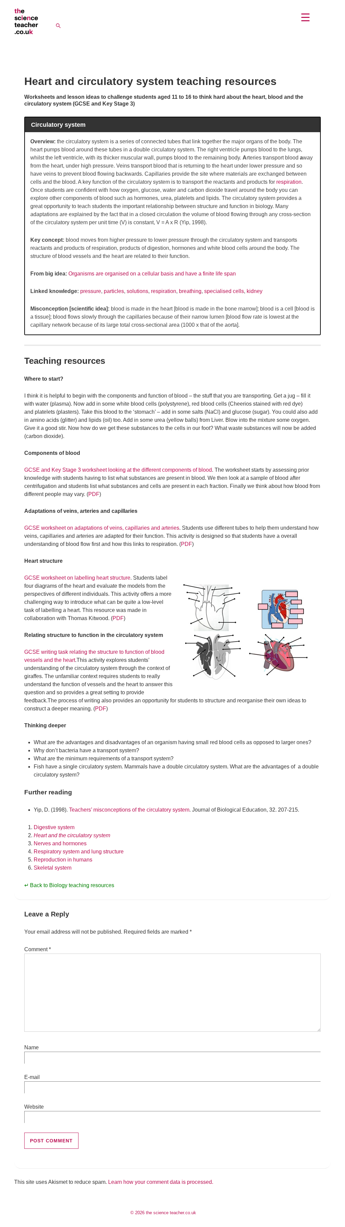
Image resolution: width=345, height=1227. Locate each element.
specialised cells (224, 291)
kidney (254, 291)
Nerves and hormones (60, 843)
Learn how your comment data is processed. (160, 1182)
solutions (137, 291)
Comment (37, 949)
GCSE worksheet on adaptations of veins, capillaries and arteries (101, 528)
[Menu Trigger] (305, 17)
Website (34, 1107)
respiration (289, 182)
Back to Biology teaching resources (72, 885)
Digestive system (54, 827)
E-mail (32, 1077)
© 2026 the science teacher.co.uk (163, 1212)
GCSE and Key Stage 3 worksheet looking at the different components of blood (118, 470)
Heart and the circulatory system (72, 835)
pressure (90, 291)
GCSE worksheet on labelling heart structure (77, 578)
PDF (93, 494)
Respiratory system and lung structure (79, 851)
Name (31, 1047)
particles (114, 291)
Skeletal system (52, 868)
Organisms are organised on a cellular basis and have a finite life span (152, 273)
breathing (190, 291)
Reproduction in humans (63, 860)
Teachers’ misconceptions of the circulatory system (129, 810)
